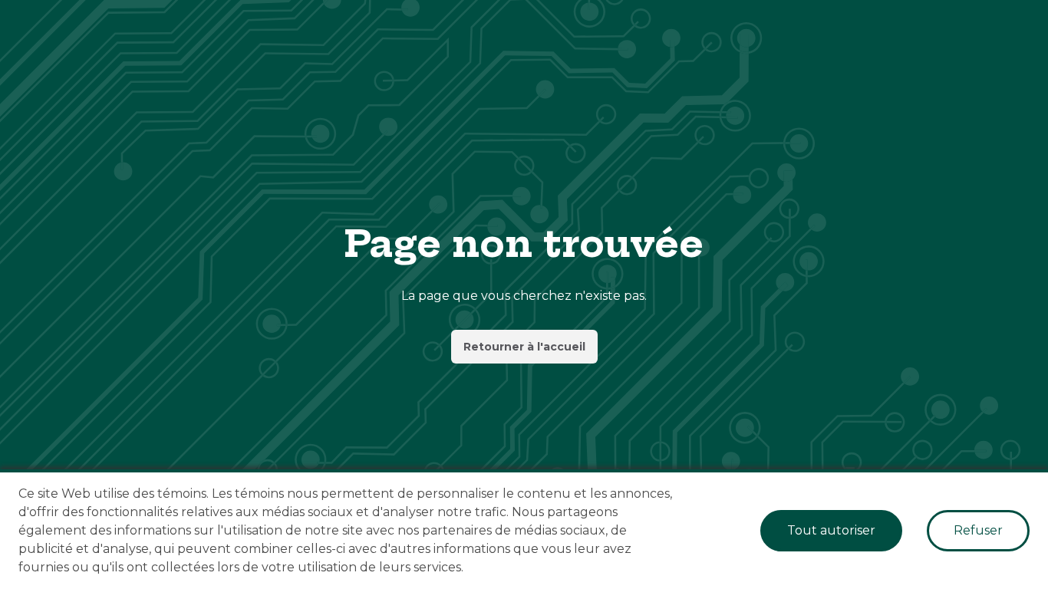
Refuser (978, 530)
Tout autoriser (831, 530)
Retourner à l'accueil (524, 347)
